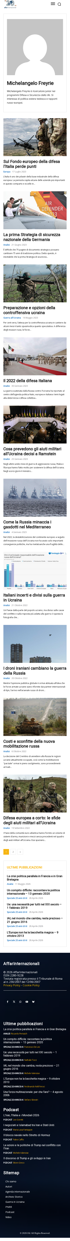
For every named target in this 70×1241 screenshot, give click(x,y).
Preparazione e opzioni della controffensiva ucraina (29, 310)
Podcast (7, 1119)
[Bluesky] (33, 1002)
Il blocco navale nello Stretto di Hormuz (26, 1135)
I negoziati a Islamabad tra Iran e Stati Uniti (28, 1125)
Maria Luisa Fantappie (22, 1129)
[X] (14, 1002)
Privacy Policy (11, 985)
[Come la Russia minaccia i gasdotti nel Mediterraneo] (35, 498)
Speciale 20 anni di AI (17, 898)
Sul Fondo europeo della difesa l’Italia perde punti (31, 164)
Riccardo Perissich (19, 1033)
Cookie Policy (31, 985)
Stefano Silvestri (31, 1099)
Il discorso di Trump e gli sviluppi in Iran (27, 1158)
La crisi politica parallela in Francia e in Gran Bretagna (34, 1029)
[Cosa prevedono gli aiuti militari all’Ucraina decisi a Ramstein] (35, 424)
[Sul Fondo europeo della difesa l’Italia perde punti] (35, 137)
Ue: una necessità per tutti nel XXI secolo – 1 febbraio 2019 (34, 906)
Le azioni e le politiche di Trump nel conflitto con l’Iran (32, 1147)
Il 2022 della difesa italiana (27, 380)
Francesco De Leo (32, 1046)
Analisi (6, 245)
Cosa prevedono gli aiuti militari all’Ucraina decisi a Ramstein (32, 451)
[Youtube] (26, 1002)
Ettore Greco (18, 1162)
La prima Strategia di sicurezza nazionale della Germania (31, 237)
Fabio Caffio (18, 1139)
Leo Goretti (18, 1119)
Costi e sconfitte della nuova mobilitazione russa (29, 744)
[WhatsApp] (20, 1002)
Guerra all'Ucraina (12, 318)
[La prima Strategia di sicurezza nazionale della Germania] (35, 210)
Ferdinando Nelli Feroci (34, 1086)
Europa (6, 172)
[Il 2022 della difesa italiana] (35, 356)
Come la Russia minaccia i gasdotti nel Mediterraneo (27, 524)
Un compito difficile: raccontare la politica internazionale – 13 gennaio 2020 (33, 891)
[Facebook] (7, 1002)
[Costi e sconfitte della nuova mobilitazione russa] (35, 717)
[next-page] (20, 852)
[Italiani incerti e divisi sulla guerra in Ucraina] (35, 571)
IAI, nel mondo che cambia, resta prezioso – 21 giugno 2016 (31, 1067)
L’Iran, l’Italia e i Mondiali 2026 (21, 1115)
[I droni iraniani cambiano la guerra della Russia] (35, 644)
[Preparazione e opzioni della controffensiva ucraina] (35, 283)
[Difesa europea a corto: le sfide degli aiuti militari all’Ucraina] (35, 793)
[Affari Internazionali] (23, 4)
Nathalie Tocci (30, 1060)
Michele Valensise (32, 1073)
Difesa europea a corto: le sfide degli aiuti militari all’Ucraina (31, 820)
